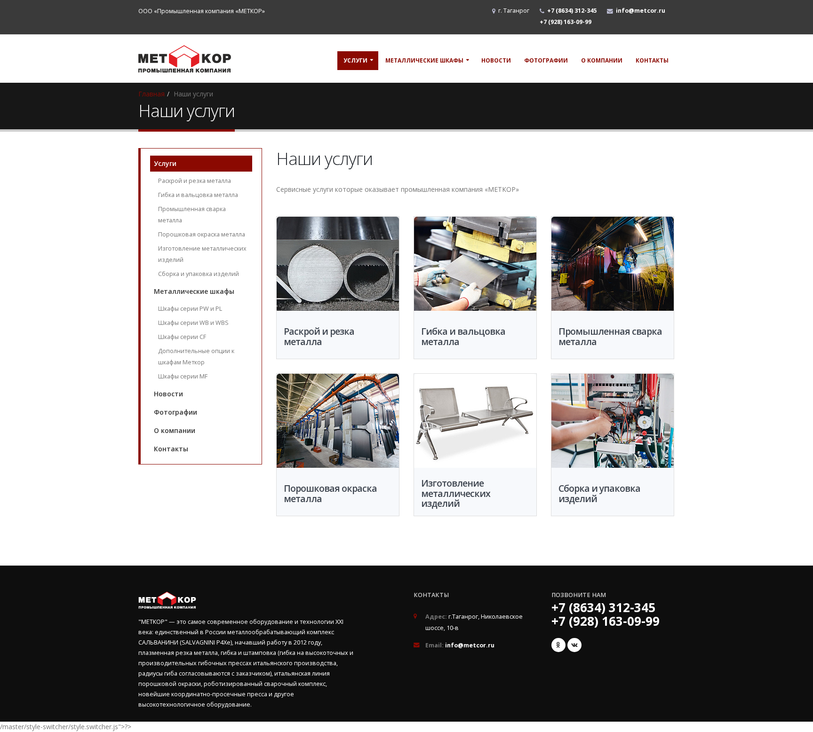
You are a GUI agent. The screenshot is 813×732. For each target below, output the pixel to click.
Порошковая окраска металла (201, 234)
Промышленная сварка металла (192, 214)
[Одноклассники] (558, 645)
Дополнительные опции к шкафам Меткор (196, 356)
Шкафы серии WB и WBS (193, 323)
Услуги (355, 60)
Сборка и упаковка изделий (198, 274)
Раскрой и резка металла (194, 181)
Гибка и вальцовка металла (198, 195)
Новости (496, 60)
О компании (601, 60)
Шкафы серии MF (182, 376)
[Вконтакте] (574, 645)
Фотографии (546, 60)
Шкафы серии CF (182, 337)
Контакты (652, 60)
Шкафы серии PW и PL (190, 309)
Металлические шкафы (424, 60)
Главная (151, 93)
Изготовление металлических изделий (202, 254)
